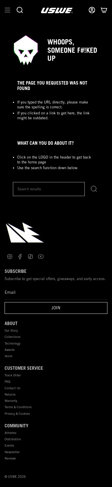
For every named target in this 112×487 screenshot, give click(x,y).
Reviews (10, 458)
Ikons (8, 356)
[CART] (104, 10)
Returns (10, 394)
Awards (10, 349)
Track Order (13, 375)
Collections (12, 337)
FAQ (7, 381)
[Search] (94, 189)
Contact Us (12, 388)
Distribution (13, 439)
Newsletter (12, 452)
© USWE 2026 (15, 477)
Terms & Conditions (18, 407)
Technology (12, 343)
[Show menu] (7, 10)
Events (9, 445)
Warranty (11, 400)
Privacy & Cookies (17, 413)
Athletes (10, 433)
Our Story (11, 330)
